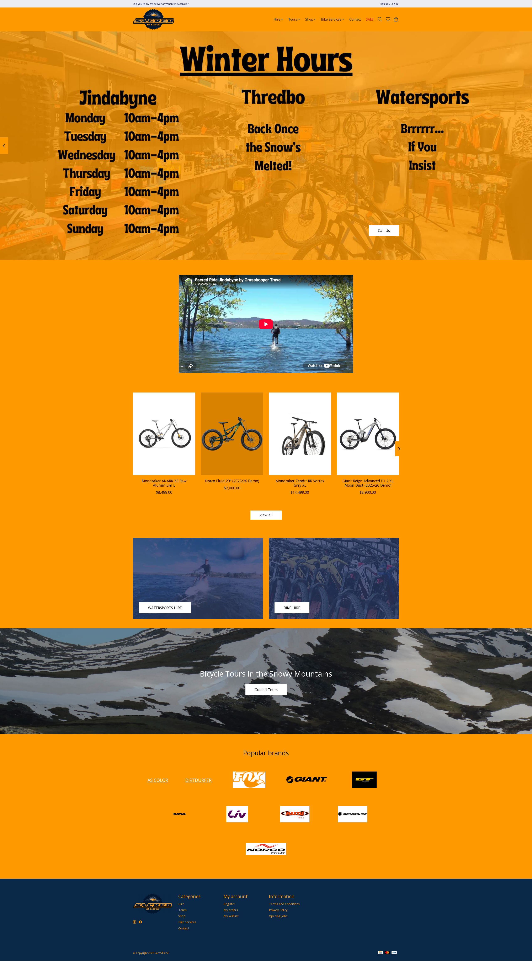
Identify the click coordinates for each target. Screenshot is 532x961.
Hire (181, 904)
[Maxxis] (295, 814)
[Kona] (180, 814)
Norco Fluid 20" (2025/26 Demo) (232, 480)
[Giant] (307, 780)
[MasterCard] (387, 953)
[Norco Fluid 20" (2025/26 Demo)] (232, 434)
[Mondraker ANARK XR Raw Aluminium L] (164, 434)
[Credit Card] (380, 953)
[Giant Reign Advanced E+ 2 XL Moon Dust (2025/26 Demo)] (368, 434)
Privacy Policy (278, 910)
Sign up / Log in (389, 4)
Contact (355, 19)
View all (266, 514)
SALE (369, 19)
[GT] (364, 780)
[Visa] (394, 953)
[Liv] (237, 814)
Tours (182, 910)
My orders (231, 910)
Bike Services (187, 922)
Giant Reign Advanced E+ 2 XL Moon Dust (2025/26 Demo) (367, 483)
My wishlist (231, 916)
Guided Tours (266, 689)
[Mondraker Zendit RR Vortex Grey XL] (300, 434)
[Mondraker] (352, 814)
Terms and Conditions (284, 904)
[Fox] (249, 780)
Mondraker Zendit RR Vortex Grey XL (300, 483)
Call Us (384, 230)
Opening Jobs (278, 916)
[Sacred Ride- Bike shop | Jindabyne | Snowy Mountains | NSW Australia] (153, 19)
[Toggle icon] (380, 19)
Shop (181, 916)
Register (229, 904)
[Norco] (266, 849)
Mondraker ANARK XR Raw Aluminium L (164, 483)
